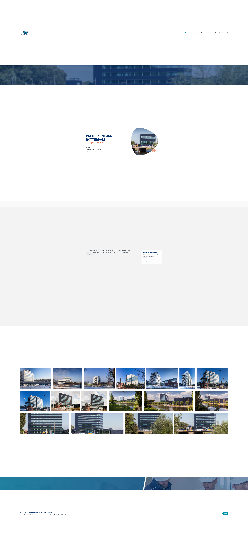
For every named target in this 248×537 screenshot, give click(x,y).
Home (185, 32)
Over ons (209, 32)
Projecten (196, 32)
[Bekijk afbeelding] (35, 378)
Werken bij (217, 32)
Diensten (190, 32)
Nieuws (203, 32)
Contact (224, 32)
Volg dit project (146, 261)
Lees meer (73, 514)
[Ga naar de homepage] (25, 32)
